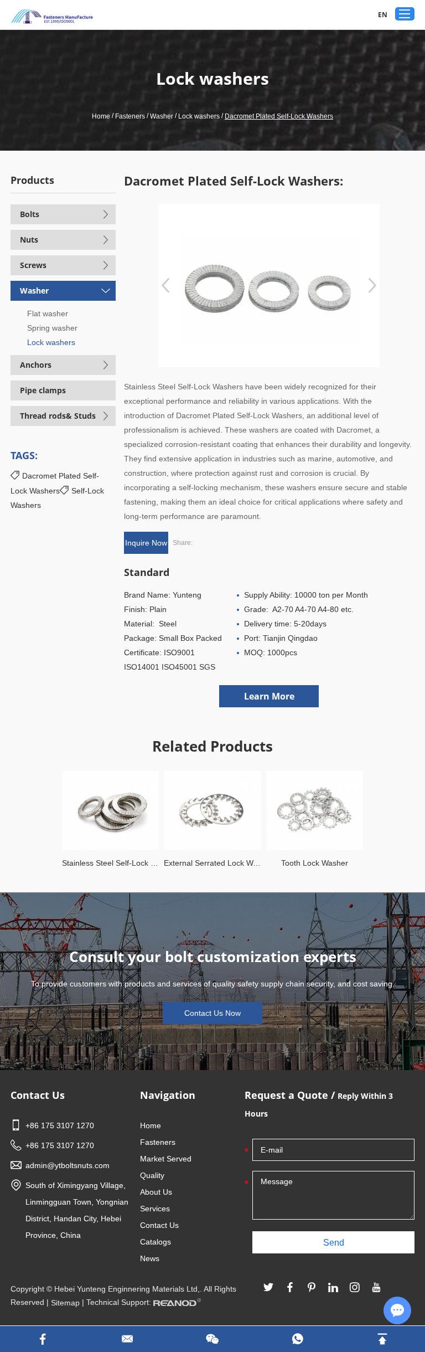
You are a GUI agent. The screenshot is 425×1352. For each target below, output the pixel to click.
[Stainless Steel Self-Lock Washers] (110, 810)
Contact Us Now (212, 1013)
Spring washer (52, 327)
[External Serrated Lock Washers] (212, 810)
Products (32, 180)
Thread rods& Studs (58, 415)
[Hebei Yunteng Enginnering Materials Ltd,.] (52, 16)
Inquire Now (146, 542)
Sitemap (65, 1302)
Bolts (29, 214)
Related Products (212, 746)
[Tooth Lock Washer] (314, 810)
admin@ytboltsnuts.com (67, 1165)
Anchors (35, 364)
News (149, 1258)
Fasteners (130, 116)
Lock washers (199, 116)
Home (101, 116)
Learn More (269, 696)
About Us (156, 1192)
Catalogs (155, 1241)
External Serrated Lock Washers (212, 863)
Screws (33, 265)
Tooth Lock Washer (314, 863)
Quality (152, 1175)
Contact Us (38, 1095)
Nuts (29, 239)
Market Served (165, 1158)
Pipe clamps (43, 390)
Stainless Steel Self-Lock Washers (110, 863)
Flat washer (47, 313)
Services (155, 1208)
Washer (161, 116)
